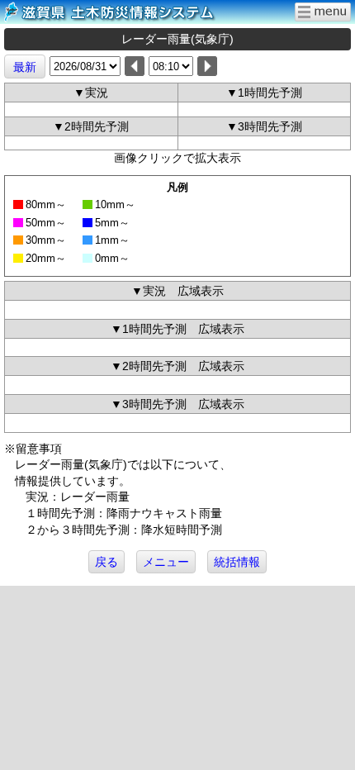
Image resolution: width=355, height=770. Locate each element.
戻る (106, 561)
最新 (24, 67)
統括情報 (237, 561)
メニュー (166, 561)
